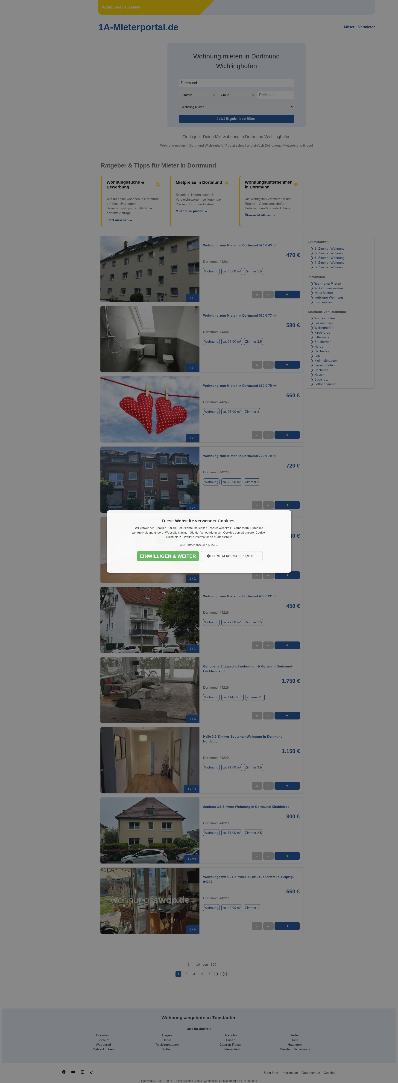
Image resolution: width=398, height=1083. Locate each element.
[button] (199, 545)
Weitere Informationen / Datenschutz (208, 537)
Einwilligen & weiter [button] (168, 556)
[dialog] (199, 541)
